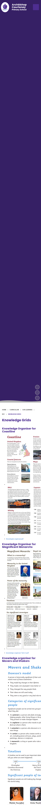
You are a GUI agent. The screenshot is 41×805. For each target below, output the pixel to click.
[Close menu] (36, 7)
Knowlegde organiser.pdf (14, 539)
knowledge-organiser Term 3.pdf (17, 653)
